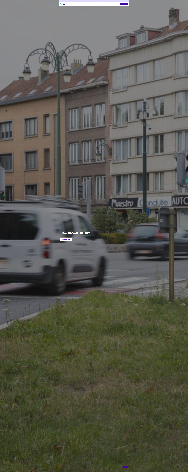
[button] (122, 0)
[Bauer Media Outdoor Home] (63, 4)
